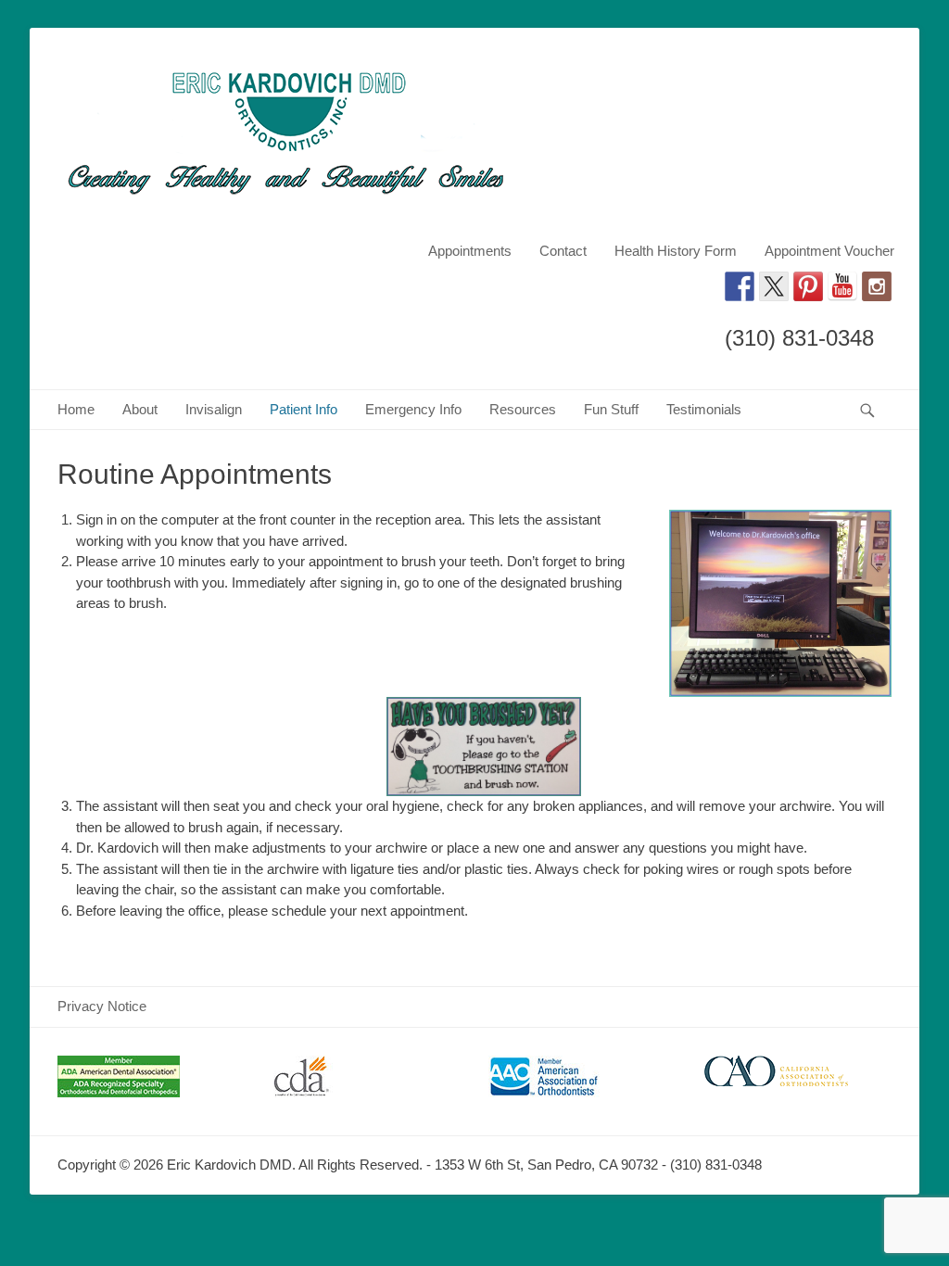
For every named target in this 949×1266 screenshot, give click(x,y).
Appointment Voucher (829, 251)
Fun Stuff (611, 409)
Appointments (470, 251)
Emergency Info (413, 409)
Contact (563, 251)
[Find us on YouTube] (842, 286)
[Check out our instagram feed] (877, 286)
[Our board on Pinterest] (808, 286)
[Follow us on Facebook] (739, 286)
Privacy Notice (101, 1006)
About (140, 409)
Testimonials (703, 409)
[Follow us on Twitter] (774, 286)
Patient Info (303, 409)
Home (76, 409)
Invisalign (213, 409)
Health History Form (675, 251)
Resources (522, 409)
